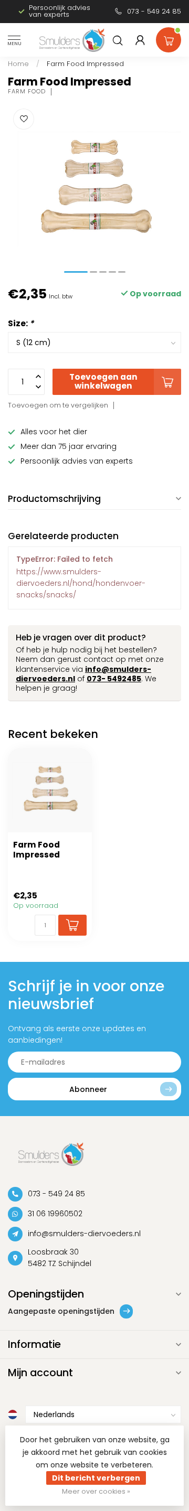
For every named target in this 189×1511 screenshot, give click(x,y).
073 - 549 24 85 (154, 11)
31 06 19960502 (55, 1213)
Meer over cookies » (96, 1491)
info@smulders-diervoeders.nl (84, 1233)
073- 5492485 (114, 678)
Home (18, 64)
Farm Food (27, 91)
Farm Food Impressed (85, 64)
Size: (21, 323)
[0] (168, 37)
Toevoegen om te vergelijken (58, 405)
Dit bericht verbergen (96, 1478)
